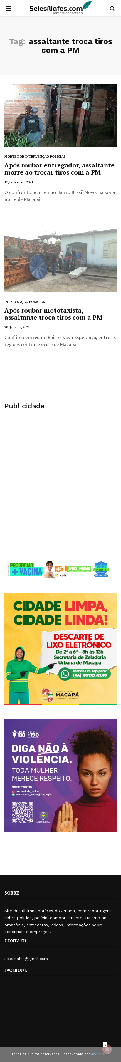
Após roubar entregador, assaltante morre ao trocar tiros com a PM (59, 168)
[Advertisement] (60, 485)
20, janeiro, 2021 (17, 327)
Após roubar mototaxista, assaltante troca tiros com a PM (53, 313)
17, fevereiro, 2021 (18, 182)
